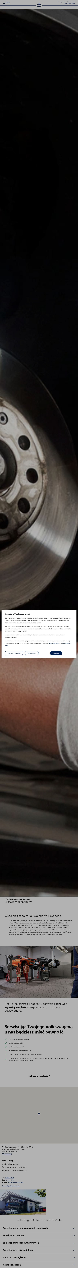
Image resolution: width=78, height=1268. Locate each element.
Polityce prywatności (53, 643)
